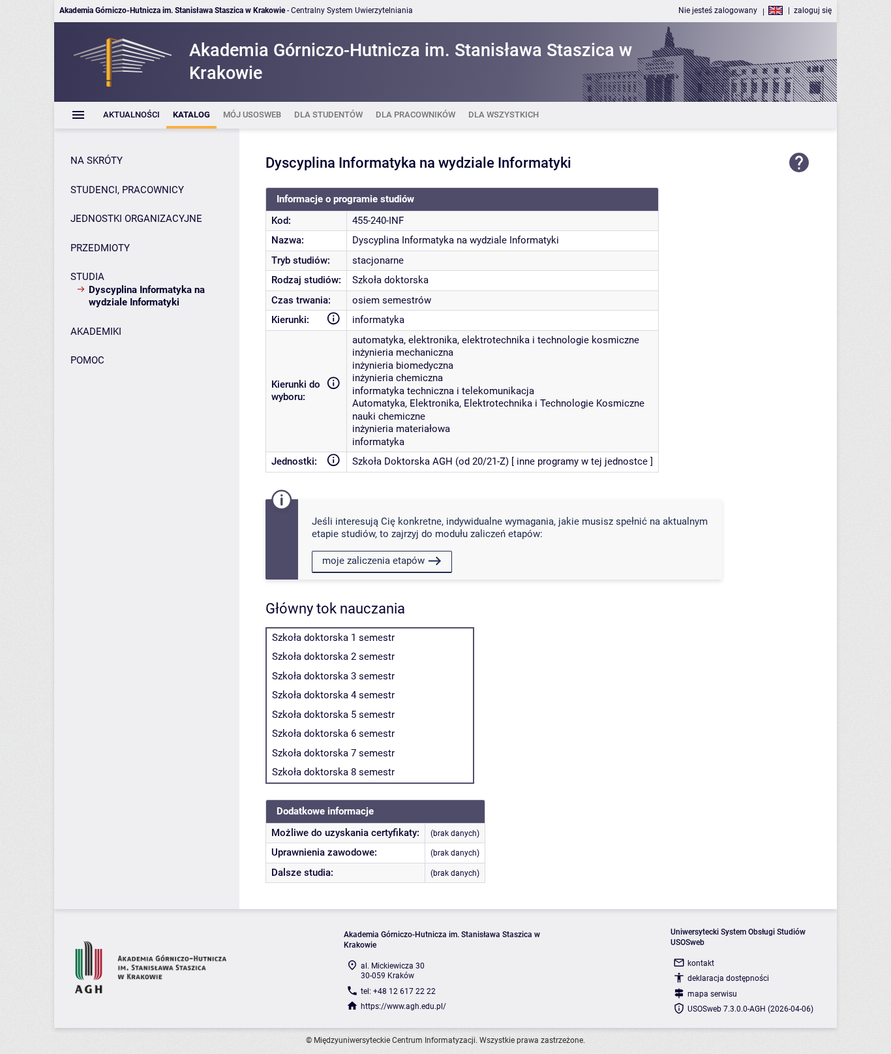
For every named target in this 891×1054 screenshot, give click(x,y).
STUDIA (87, 277)
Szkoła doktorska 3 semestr (333, 676)
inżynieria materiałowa (401, 429)
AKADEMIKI (95, 331)
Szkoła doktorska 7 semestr (333, 753)
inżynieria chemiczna (397, 378)
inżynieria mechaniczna (402, 352)
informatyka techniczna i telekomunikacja (443, 391)
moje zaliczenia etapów (373, 560)
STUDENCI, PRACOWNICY (127, 190)
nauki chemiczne (388, 416)
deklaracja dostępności (728, 978)
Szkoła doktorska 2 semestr (333, 656)
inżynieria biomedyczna (402, 365)
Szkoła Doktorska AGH (402, 461)
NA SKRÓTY (96, 160)
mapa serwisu (712, 994)
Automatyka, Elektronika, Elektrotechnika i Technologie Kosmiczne (498, 403)
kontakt (700, 963)
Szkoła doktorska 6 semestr (333, 733)
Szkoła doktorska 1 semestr (333, 637)
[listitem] (131, 115)
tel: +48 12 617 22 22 (398, 991)
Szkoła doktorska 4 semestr (333, 695)
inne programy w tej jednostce (582, 461)
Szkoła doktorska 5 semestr (333, 715)
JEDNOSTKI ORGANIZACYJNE (136, 219)
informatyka (378, 320)
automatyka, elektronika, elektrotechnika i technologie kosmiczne (495, 340)
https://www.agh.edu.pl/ (403, 1006)
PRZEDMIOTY (100, 248)
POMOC (87, 360)
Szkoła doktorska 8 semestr (333, 772)
